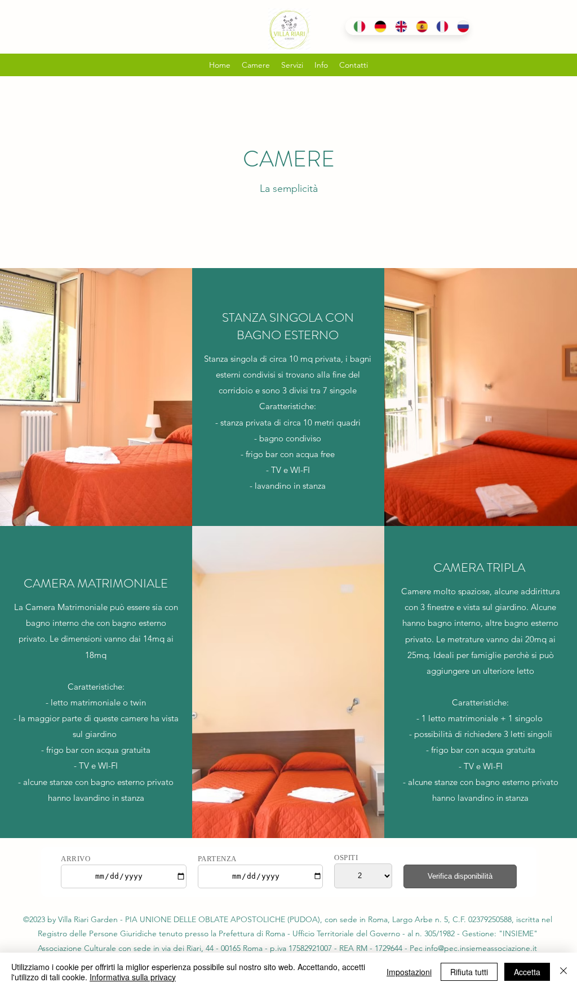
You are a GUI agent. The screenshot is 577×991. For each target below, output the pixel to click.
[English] (397, 26)
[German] (376, 26)
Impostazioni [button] (409, 971)
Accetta (527, 971)
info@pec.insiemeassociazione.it (481, 948)
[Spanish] (417, 26)
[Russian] (459, 26)
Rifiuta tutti (469, 971)
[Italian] (355, 26)
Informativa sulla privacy (133, 977)
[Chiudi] (563, 972)
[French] (438, 26)
